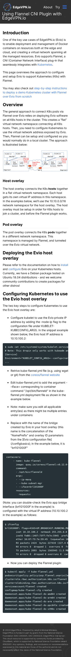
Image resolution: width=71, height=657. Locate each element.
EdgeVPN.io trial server (54, 636)
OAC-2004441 (20, 636)
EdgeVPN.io (22, 7)
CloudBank (7, 641)
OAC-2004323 (35, 636)
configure (14, 269)
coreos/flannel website (45, 374)
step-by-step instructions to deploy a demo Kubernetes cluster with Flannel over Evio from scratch (35, 92)
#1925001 (7, 644)
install (64, 265)
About (47, 7)
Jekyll (36, 630)
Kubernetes (44, 64)
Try (57, 7)
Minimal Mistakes (49, 630)
